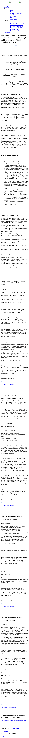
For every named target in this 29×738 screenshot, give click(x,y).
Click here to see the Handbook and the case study (13, 720)
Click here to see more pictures (8, 384)
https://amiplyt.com (17, 728)
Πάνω (2, 736)
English (26, 2)
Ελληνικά (16, 2)
